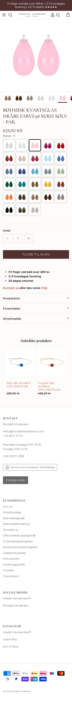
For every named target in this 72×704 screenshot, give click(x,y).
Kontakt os (10, 529)
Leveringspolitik (14, 564)
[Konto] (52, 15)
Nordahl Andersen (16, 605)
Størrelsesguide (14, 518)
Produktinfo (11, 298)
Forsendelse (11, 308)
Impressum (11, 576)
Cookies (8, 570)
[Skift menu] (4, 15)
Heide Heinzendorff (17, 598)
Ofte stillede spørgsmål (19, 535)
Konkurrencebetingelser (20, 547)
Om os (7, 506)
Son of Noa (10, 646)
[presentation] (2, 367)
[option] (36, 55)
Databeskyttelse (14, 553)
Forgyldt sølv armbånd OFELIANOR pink (49, 386)
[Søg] (12, 15)
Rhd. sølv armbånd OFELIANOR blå (18, 384)
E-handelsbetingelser (18, 541)
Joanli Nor (10, 639)
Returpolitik (11, 558)
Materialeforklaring (16, 524)
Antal (6, 230)
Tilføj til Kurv (36, 254)
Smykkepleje (12, 318)
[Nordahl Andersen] (32, 15)
